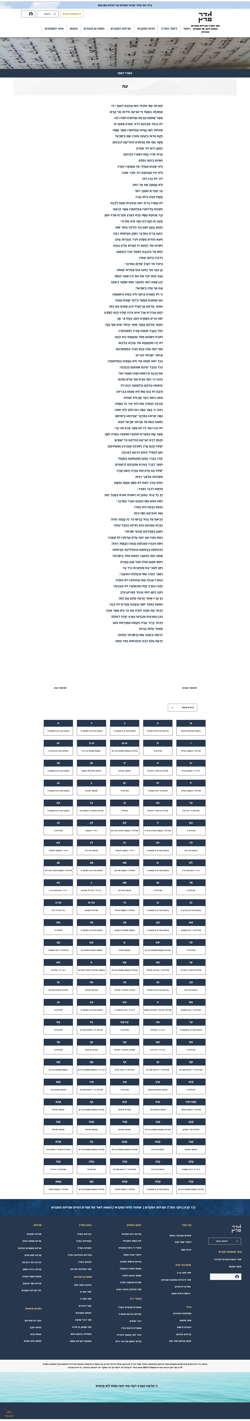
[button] (169, 28)
